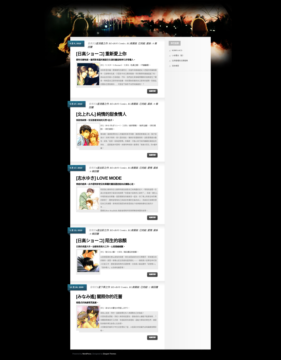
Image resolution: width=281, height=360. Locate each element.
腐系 (148, 43)
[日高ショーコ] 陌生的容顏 (101, 240)
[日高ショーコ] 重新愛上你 (101, 53)
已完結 (141, 43)
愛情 (149, 167)
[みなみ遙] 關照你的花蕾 (99, 296)
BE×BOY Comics (117, 43)
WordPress (86, 354)
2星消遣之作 (101, 43)
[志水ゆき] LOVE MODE (99, 178)
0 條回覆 (94, 171)
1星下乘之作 (103, 287)
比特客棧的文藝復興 (180, 61)
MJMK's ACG (177, 50)
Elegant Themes (109, 354)
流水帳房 (175, 66)
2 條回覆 (153, 287)
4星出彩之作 (102, 167)
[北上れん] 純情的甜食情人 (101, 114)
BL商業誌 (132, 43)
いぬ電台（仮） (178, 56)
